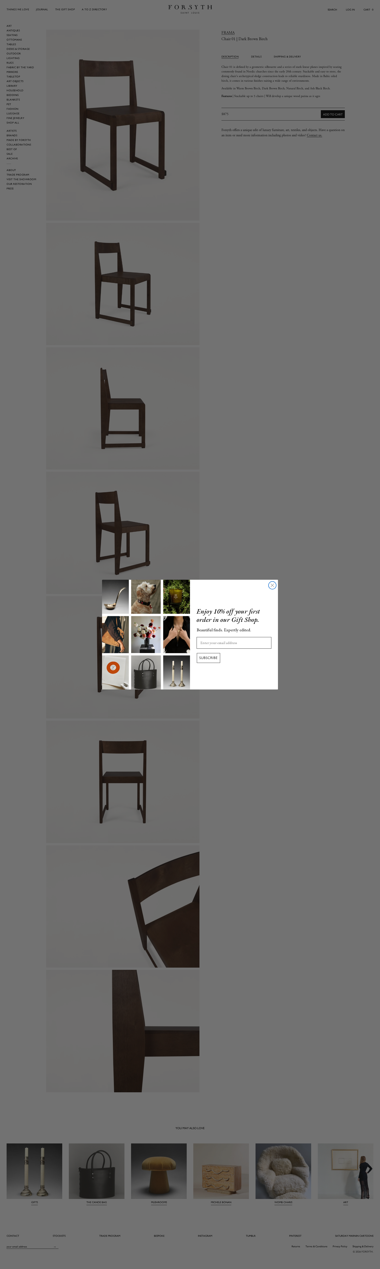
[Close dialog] (272, 585)
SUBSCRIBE (208, 658)
